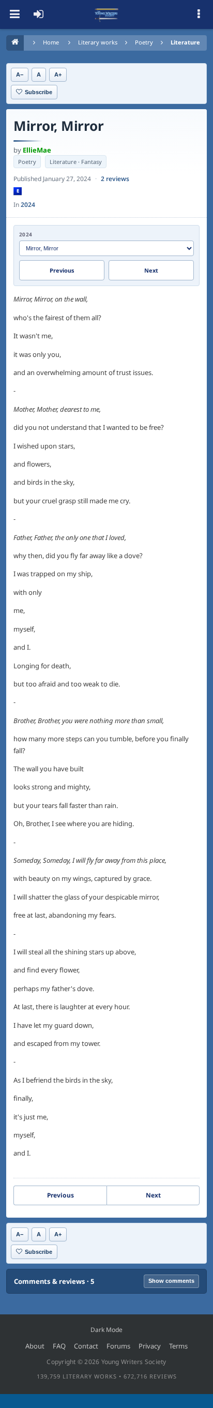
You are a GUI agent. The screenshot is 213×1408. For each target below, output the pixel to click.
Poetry (144, 42)
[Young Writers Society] (106, 14)
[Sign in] (38, 14)
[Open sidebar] (198, 14)
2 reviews (115, 178)
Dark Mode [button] (106, 1329)
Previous (62, 270)
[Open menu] (14, 14)
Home (51, 42)
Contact (86, 1346)
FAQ (59, 1346)
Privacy (150, 1346)
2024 (28, 204)
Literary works (97, 42)
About (34, 1346)
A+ (58, 74)
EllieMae (37, 150)
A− (19, 74)
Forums (118, 1346)
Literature (185, 42)
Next (151, 270)
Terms (178, 1346)
